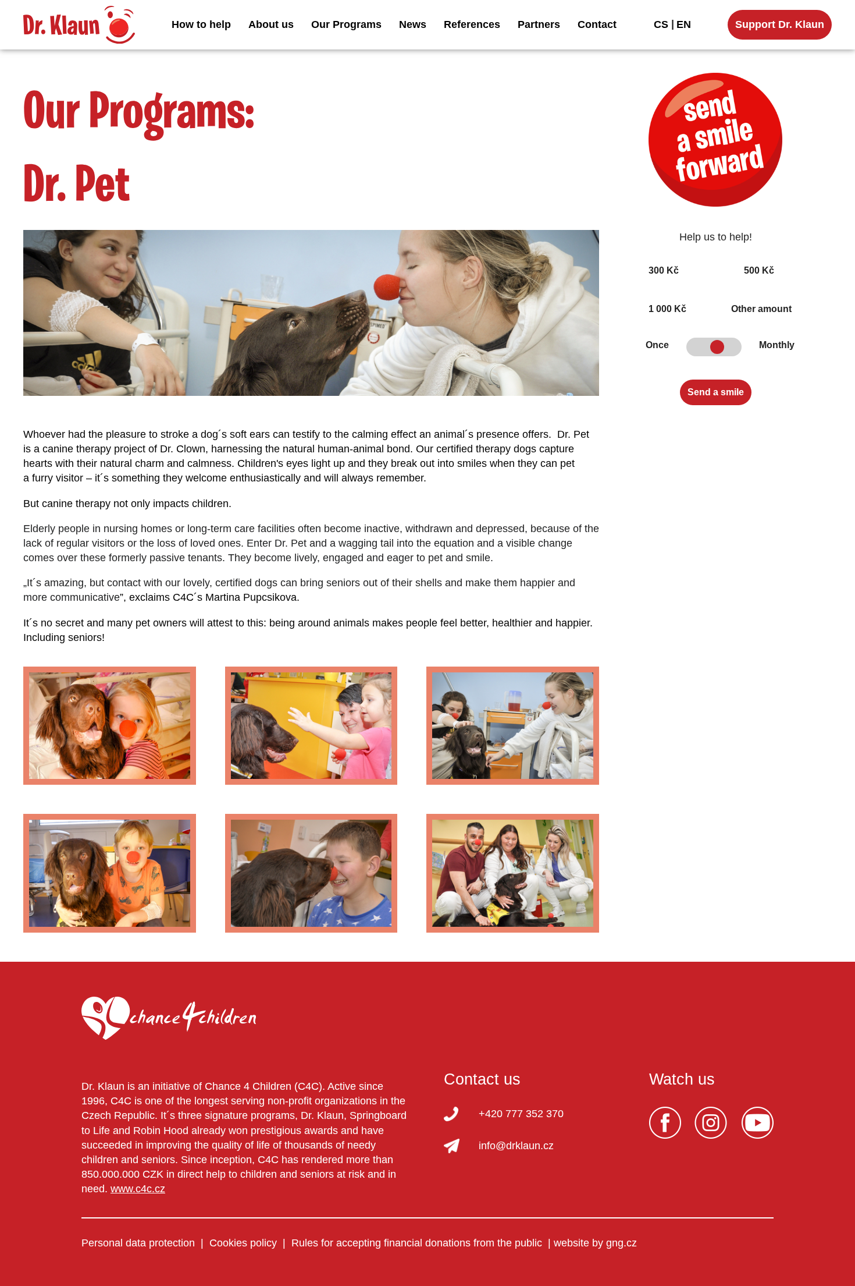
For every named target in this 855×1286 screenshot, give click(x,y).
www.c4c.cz (138, 1189)
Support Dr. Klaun (779, 24)
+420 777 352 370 (521, 1114)
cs (661, 24)
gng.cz (621, 1243)
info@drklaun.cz (516, 1146)
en (683, 24)
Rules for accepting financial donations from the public (416, 1243)
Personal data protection (138, 1243)
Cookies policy (243, 1243)
